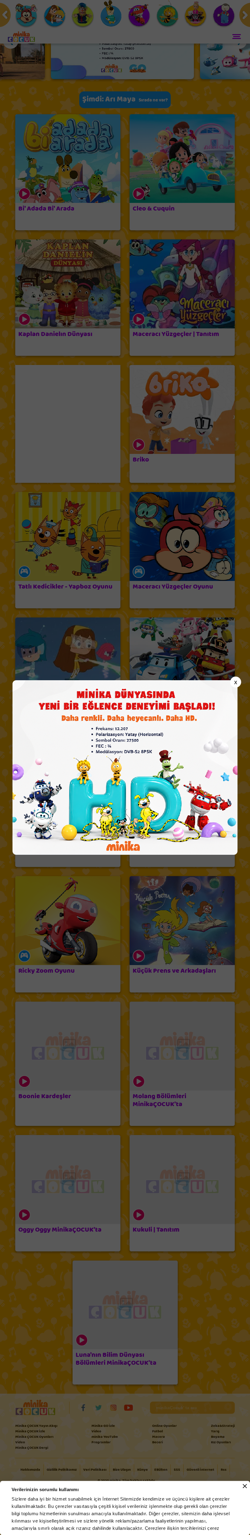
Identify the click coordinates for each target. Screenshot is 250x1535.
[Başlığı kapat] (245, 1486)
